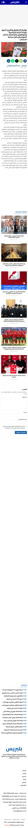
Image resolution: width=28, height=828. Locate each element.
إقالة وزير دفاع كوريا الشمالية (15, 696)
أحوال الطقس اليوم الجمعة (16, 727)
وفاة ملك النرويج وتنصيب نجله (15, 720)
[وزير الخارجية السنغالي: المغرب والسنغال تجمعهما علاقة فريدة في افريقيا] (14, 252)
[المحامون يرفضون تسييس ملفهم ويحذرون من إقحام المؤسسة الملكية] (14, 308)
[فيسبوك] (21, 761)
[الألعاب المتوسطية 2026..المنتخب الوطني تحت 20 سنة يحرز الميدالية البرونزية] (14, 336)
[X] (6, 761)
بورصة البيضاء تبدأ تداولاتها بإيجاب (13, 714)
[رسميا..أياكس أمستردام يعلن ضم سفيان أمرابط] (14, 364)
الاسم (25, 412)
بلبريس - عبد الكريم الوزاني (17, 65)
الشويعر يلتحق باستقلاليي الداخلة (13, 733)
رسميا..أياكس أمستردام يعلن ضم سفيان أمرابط (14, 376)
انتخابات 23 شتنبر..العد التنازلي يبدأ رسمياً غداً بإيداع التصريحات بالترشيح (14, 292)
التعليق (24, 397)
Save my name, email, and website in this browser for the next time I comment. (14, 427)
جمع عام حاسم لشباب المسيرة (15, 730)
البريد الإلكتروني (22, 419)
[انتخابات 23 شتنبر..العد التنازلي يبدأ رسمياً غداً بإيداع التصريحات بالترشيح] (14, 280)
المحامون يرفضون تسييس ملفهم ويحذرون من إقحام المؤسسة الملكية (14, 320)
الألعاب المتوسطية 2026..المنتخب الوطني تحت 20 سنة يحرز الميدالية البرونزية (14, 348)
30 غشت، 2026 (13, 240)
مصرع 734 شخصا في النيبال (16, 699)
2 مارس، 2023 (23, 67)
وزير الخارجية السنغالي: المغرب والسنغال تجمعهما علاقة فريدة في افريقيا (14, 264)
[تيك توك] (10, 761)
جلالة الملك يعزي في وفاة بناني (14, 711)
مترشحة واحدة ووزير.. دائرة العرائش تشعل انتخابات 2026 (14, 237)
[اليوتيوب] (17, 761)
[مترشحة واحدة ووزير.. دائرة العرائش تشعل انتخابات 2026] (14, 225)
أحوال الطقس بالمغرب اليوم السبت (13, 705)
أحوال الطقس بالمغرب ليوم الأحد (14, 702)
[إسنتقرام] (14, 761)
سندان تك (6, 825)
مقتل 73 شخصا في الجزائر (16, 708)
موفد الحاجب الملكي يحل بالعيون (14, 693)
